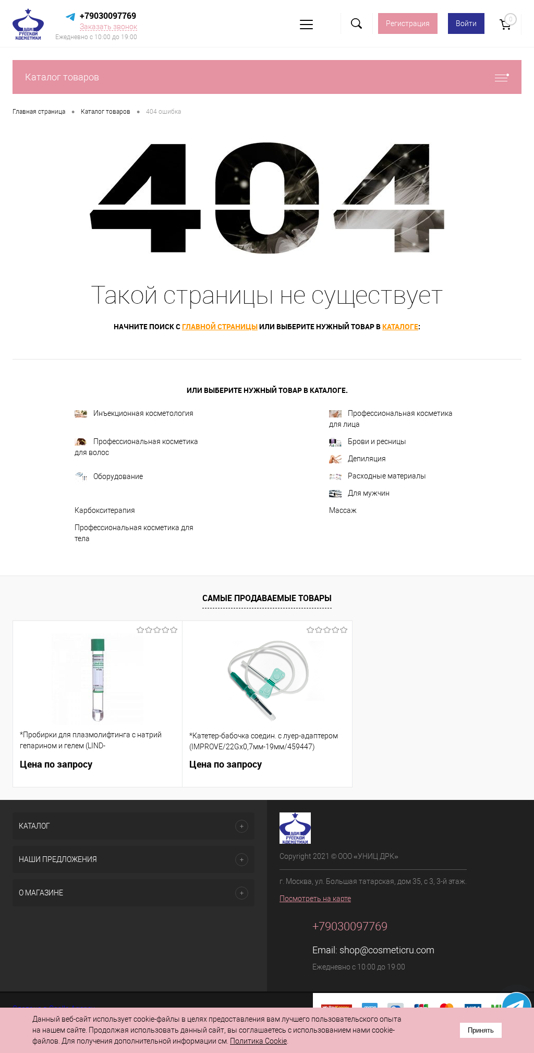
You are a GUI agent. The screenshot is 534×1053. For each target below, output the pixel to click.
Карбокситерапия (105, 510)
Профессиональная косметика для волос (136, 447)
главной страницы (220, 326)
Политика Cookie (258, 1041)
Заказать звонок (108, 26)
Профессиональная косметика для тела (134, 533)
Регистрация (408, 23)
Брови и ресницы (377, 441)
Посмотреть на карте (315, 898)
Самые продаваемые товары (267, 598)
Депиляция (367, 458)
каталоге (400, 326)
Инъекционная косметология (143, 413)
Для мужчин (369, 493)
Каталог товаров (62, 76)
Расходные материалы (387, 476)
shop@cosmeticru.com (386, 949)
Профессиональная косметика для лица (391, 418)
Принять (481, 1030)
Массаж (343, 510)
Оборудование (118, 476)
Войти (466, 23)
